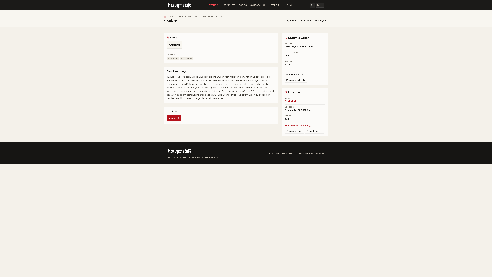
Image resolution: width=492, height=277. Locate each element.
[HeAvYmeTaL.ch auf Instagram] (291, 5)
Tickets (172, 118)
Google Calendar (297, 80)
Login (319, 5)
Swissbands (258, 5)
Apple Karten (315, 131)
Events (213, 5)
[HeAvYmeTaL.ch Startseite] (179, 5)
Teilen (293, 20)
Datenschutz (211, 157)
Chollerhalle (291, 101)
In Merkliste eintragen (315, 20)
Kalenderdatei (296, 74)
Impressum (197, 157)
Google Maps (295, 131)
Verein (275, 5)
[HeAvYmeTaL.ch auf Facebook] (287, 5)
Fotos (243, 5)
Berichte (229, 5)
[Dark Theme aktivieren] (312, 5)
